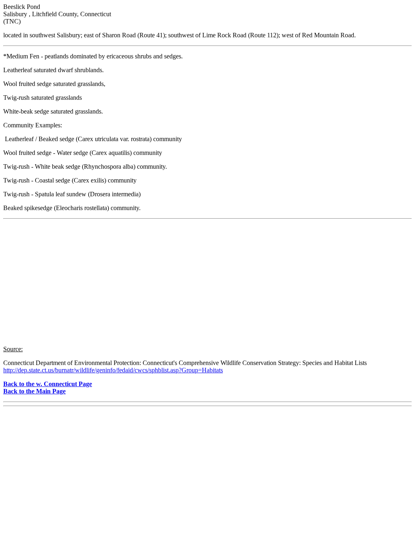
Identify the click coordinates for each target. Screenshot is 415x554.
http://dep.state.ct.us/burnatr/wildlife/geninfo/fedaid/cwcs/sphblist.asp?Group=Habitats (113, 370)
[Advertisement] (207, 282)
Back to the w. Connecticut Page (47, 383)
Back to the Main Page (34, 391)
